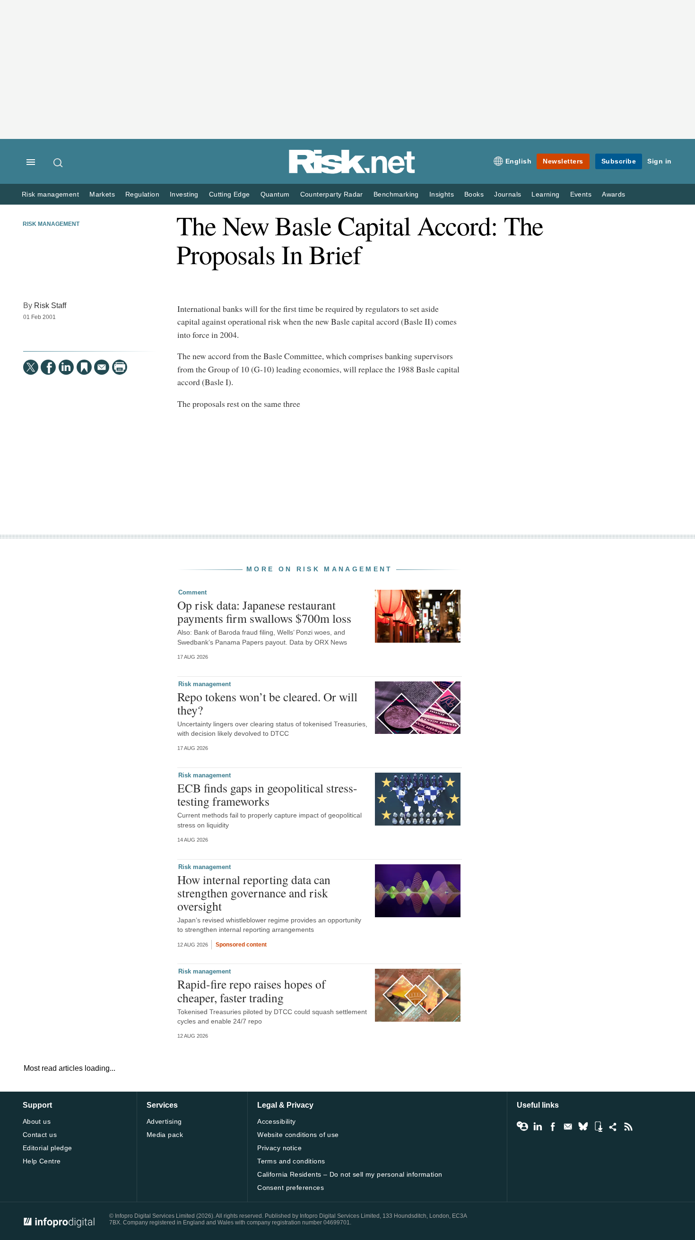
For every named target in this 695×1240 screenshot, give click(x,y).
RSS (628, 1126)
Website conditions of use (298, 1134)
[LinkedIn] (66, 367)
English (518, 161)
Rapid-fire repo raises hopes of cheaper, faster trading (251, 990)
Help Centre (42, 1161)
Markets (102, 194)
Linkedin (537, 1126)
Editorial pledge (47, 1148)
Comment (192, 592)
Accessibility (276, 1121)
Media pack (165, 1134)
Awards (613, 194)
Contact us (40, 1134)
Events (580, 194)
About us (37, 1121)
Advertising (164, 1121)
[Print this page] (119, 367)
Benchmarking (396, 194)
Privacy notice (279, 1148)
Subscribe (618, 161)
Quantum (275, 194)
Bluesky (583, 1126)
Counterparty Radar (331, 194)
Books (474, 194)
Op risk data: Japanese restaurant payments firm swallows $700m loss (264, 611)
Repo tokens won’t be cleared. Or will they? (267, 703)
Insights (441, 194)
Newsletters (563, 161)
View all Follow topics (522, 1126)
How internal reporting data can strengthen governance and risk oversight (253, 893)
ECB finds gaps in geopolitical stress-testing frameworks (267, 794)
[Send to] (101, 367)
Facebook (552, 1126)
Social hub (613, 1126)
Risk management (50, 194)
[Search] (58, 162)
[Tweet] (30, 367)
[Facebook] (48, 367)
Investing (184, 194)
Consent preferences (290, 1187)
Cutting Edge (229, 194)
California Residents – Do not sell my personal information (349, 1174)
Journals (507, 194)
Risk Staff (50, 305)
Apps (598, 1126)
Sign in (659, 161)
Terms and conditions (291, 1161)
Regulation (142, 194)
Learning (545, 194)
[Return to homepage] (352, 172)
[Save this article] (84, 367)
